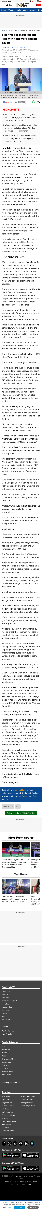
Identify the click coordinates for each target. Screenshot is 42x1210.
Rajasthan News (27, 1099)
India (19, 10)
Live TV (4, 1013)
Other (15, 30)
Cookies (5, 1203)
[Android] (32, 1)
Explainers (5, 1068)
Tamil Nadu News (8, 1115)
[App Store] (31, 1155)
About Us (5, 994)
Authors (4, 1016)
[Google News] (7, 102)
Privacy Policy (32, 1181)
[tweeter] (9, 1143)
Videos (11, 10)
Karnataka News (8, 1131)
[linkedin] (26, 1143)
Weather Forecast (8, 1031)
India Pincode (7, 1034)
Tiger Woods (8, 806)
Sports (33, 10)
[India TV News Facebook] (36, 1)
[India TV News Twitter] (38, 1)
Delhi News (6, 1099)
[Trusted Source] (20, 102)
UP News (5, 1118)
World (25, 10)
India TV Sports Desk (17, 47)
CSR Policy (15, 1184)
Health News (6, 1074)
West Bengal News (28, 1106)
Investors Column (8, 1007)
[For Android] (11, 1168)
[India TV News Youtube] (40, 1)
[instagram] (15, 1143)
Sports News (6, 1062)
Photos (4, 1053)
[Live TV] (38, 5)
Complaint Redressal (9, 1001)
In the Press (6, 1004)
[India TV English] (22, 5)
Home (3, 10)
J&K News (5, 1127)
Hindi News (6, 1010)
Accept (20, 1207)
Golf (17, 806)
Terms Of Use (19, 1181)
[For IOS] (31, 1168)
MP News (5, 1109)
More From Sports (21, 837)
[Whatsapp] (33, 101)
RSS (29, 1184)
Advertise (5, 998)
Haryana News (7, 1103)
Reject (33, 1207)
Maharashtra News (28, 1096)
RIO (23, 1184)
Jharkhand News (8, 1106)
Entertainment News (9, 1059)
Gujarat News (7, 1124)
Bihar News (6, 1096)
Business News (7, 1071)
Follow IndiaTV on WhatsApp (19, 813)
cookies (8, 1207)
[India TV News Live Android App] (11, 1155)
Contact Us (6, 991)
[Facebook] (4, 1143)
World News (6, 1050)
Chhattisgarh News (9, 1121)
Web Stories (6, 1019)
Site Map (8, 1181)
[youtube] (20, 1143)
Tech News (6, 1065)
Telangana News (27, 1103)
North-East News (8, 1112)
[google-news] (32, 1143)
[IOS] (30, 1)
